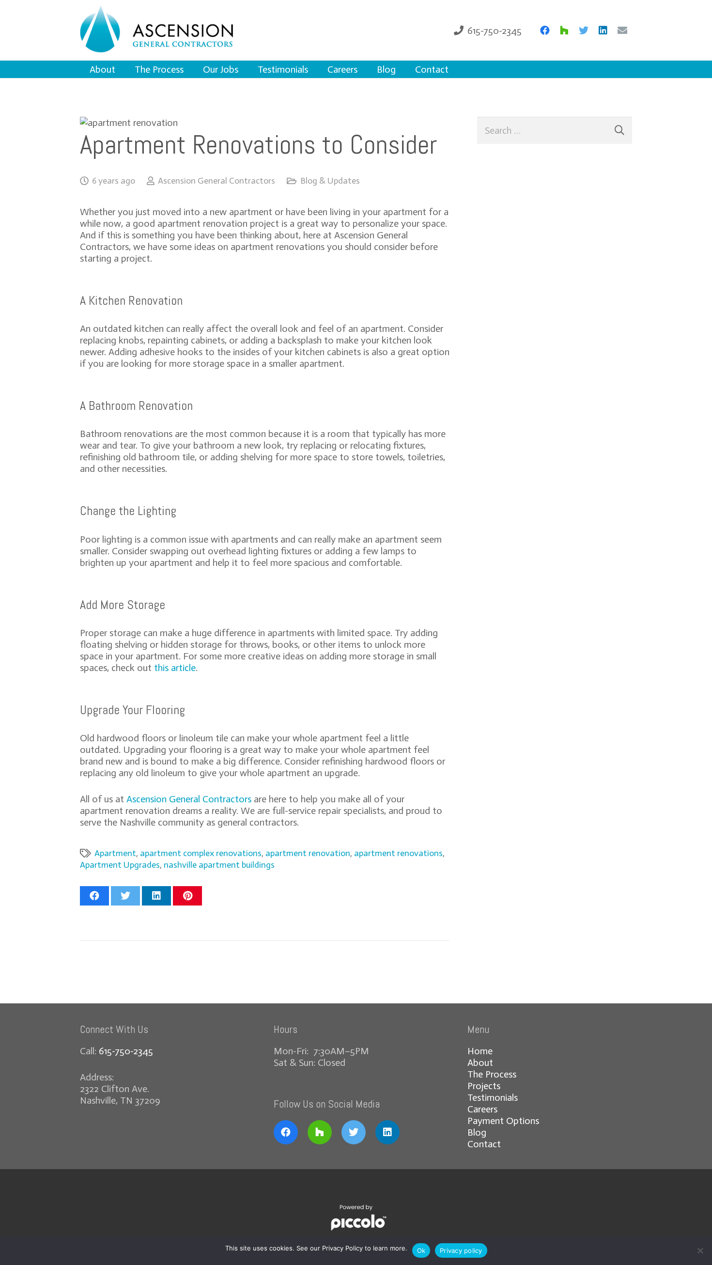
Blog (476, 1132)
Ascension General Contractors (216, 180)
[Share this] (94, 896)
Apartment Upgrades (120, 864)
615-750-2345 (126, 1051)
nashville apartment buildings (219, 864)
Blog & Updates (330, 180)
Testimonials (492, 1097)
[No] (700, 1250)
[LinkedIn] (603, 30)
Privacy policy (461, 1250)
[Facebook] (545, 30)
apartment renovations (398, 853)
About (480, 1062)
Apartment (115, 853)
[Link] (171, 30)
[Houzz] (564, 30)
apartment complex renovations (201, 853)
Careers (482, 1109)
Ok (421, 1250)
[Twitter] (583, 30)
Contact (484, 1144)
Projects (483, 1086)
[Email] (622, 30)
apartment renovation (307, 853)
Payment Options (503, 1120)
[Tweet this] (125, 896)
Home (480, 1051)
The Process (491, 1074)
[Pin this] (187, 896)
